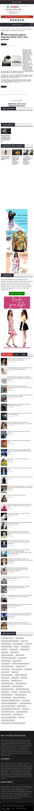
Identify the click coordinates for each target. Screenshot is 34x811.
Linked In (18, 20)
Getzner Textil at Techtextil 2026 (5, 158)
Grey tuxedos (5, 678)
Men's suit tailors (18, 763)
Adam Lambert (20, 638)
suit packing (28, 669)
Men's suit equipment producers (10, 768)
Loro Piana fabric (18, 644)
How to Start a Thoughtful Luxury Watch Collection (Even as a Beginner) (18, 359)
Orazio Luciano (13, 649)
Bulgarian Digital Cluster (18, 806)
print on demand (6, 697)
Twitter (13, 20)
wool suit (4, 649)
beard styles (25, 700)
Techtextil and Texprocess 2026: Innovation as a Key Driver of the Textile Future (19, 595)
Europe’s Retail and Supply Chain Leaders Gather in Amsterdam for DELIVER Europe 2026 (19, 451)
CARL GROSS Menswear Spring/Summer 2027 (19, 441)
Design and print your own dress (11, 709)
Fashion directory (21, 741)
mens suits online (21, 683)
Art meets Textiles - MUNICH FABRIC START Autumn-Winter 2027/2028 (20, 395)
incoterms (14, 692)
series (25, 94)
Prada (8, 94)
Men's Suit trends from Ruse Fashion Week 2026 (19, 468)
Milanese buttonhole (7, 655)
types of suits (5, 672)
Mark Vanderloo (6, 644)
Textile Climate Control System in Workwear (20, 477)
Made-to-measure (6, 786)
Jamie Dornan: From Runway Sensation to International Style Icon (19, 404)
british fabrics (5, 669)
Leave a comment (14, 82)
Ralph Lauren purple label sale (10, 641)
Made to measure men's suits (20, 663)
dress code (28, 644)
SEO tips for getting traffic (9, 658)
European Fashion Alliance (9, 717)
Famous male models (7, 689)
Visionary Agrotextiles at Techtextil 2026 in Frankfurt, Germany (28, 160)
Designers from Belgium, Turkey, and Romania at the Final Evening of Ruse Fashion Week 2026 (20, 560)
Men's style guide (11, 741)
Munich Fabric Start (25, 692)
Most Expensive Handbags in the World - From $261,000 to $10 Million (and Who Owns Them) (20, 378)
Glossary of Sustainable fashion (10, 700)
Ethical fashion (22, 706)
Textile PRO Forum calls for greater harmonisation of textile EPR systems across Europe (20, 387)
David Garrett (22, 658)
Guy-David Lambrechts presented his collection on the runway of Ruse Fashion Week (19, 533)
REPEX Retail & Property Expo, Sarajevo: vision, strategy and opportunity (19, 586)
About (8, 808)
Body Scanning (6, 686)
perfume (20, 94)
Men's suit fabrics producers (24, 766)
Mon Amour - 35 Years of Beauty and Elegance (17, 459)
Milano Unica (5, 680)
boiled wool (15, 672)
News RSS (9, 806)
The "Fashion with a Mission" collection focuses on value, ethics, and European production (18, 542)
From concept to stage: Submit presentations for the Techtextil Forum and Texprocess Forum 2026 (20, 615)
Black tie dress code (7, 675)
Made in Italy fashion (19, 697)
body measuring (6, 714)
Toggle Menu (18, 2)
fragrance (14, 94)
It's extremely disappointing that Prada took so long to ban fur (6, 138)
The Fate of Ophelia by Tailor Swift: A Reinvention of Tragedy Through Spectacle (19, 623)
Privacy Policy (6, 809)
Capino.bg (21, 717)
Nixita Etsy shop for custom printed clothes (13, 723)
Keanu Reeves (6, 663)
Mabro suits (15, 678)
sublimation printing (20, 695)
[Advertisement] (17, 185)
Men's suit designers (11, 765)
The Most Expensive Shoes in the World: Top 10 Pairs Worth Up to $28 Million (20, 368)
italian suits (5, 652)
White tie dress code (21, 675)
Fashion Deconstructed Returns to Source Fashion (19, 432)
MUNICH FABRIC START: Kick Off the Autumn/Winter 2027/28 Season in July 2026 (19, 423)
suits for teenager (7, 646)
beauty (16, 646)
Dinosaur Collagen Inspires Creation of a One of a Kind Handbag (20, 413)
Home (3, 808)
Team (12, 808)
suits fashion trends (25, 703)
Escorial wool (5, 692)
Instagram (20, 20)
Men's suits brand (17, 686)
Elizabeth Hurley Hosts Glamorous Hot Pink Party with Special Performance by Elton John (19, 505)
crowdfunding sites (7, 695)
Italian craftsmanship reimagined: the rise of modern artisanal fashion (20, 605)
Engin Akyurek (17, 661)
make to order (15, 652)
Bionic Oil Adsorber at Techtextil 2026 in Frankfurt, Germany (15, 160)
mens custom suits (17, 669)
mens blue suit (20, 655)
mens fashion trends (7, 666)
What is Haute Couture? (8, 720)
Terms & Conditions (21, 808)
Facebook (11, 20)
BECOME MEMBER (16, 100)
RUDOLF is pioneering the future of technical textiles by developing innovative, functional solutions (20, 487)
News (12, 29)
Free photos (25, 709)
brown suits (24, 641)
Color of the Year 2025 (8, 712)
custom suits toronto (7, 638)
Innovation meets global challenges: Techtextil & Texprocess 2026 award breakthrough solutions (17, 569)
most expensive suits (7, 683)
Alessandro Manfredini (22, 689)
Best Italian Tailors (17, 680)
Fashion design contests (8, 706)
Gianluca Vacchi (6, 661)
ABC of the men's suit (26, 786)
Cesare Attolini (25, 646)
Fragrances (18, 29)
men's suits (15, 740)
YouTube (23, 20)
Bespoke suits (17, 798)
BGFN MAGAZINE (5, 29)
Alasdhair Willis (24, 649)
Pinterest (15, 20)
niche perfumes (17, 714)
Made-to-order (16, 786)
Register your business (17, 293)
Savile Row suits (20, 666)
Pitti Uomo (24, 678)
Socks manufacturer (22, 712)
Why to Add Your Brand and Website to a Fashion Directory (18, 577)
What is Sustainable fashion (9, 703)
